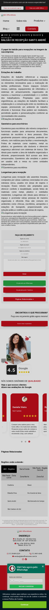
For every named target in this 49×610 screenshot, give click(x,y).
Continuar (24, 605)
